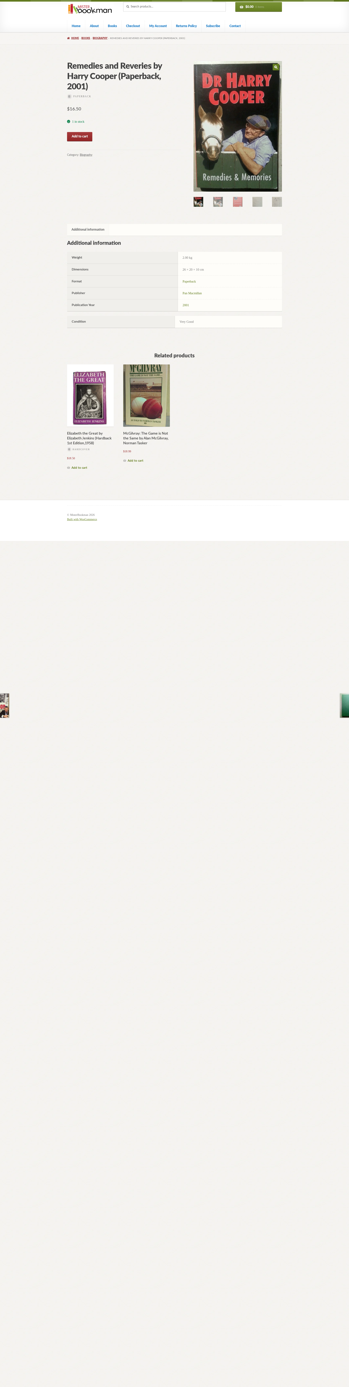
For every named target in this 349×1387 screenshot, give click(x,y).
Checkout (133, 26)
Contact (235, 26)
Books (112, 26)
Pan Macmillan (192, 293)
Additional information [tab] (87, 229)
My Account (158, 26)
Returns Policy (186, 26)
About (94, 26)
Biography (100, 38)
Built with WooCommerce (82, 519)
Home (76, 26)
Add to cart (80, 136)
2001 (186, 305)
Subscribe (213, 26)
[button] (276, 67)
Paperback (189, 281)
